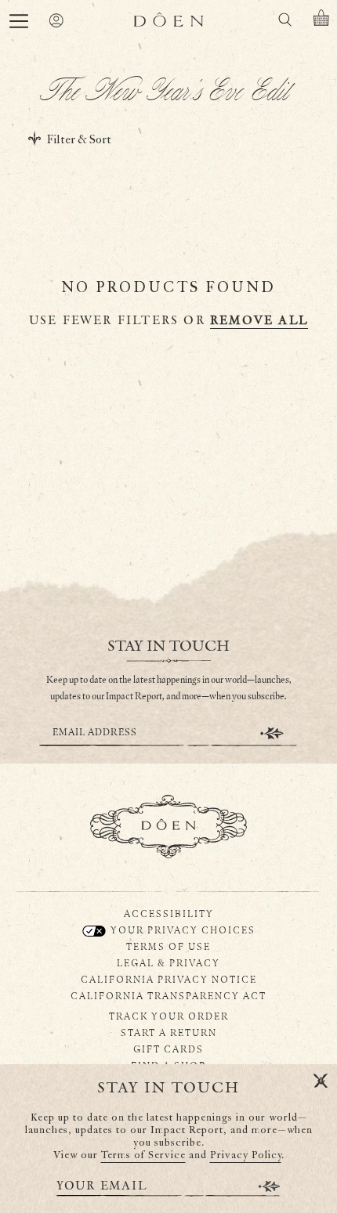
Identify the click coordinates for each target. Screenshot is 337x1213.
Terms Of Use (168, 946)
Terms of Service (143, 1155)
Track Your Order (169, 1015)
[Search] (284, 22)
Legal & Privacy (168, 962)
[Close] (320, 1081)
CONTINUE (272, 733)
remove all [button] (259, 320)
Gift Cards (168, 1048)
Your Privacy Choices (181, 929)
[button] (18, 21)
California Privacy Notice (169, 979)
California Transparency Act (168, 995)
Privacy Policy (245, 1155)
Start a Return (169, 1032)
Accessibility (169, 913)
